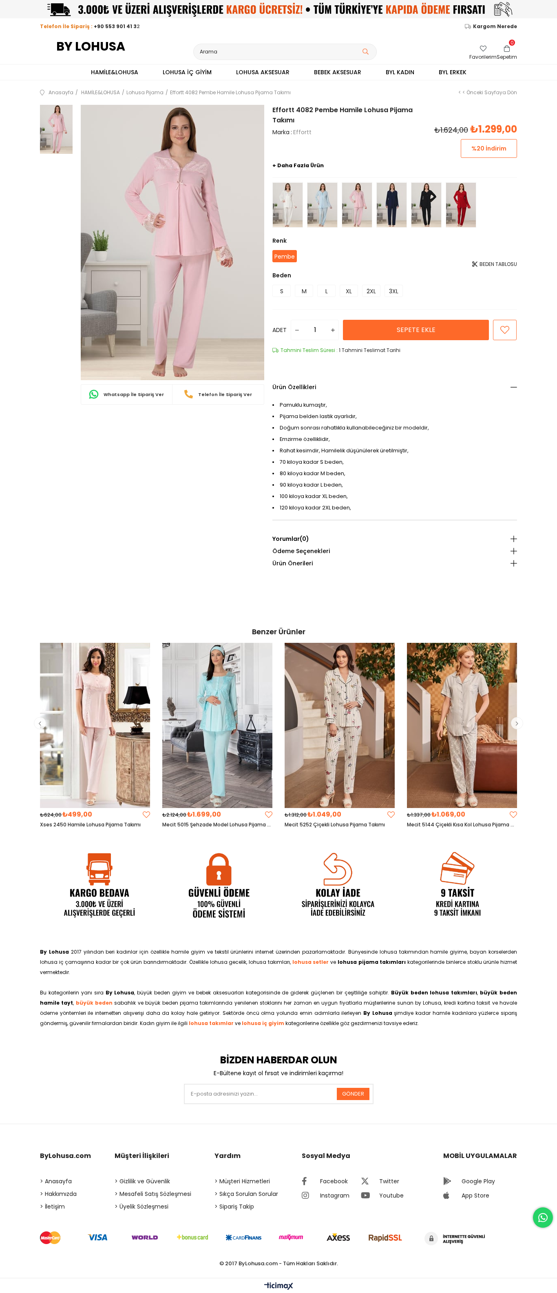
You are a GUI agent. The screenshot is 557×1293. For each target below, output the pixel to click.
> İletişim (52, 1206)
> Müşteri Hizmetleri (242, 1181)
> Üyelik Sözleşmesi (141, 1206)
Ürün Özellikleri (294, 387)
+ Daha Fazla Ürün (298, 165)
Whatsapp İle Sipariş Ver (133, 394)
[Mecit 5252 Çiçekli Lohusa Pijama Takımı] (340, 725)
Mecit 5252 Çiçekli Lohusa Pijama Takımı (335, 824)
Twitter (389, 1181)
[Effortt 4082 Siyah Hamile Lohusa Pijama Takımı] (426, 204)
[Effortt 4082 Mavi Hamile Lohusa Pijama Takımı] (322, 204)
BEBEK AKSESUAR (337, 72)
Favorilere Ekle (146, 814)
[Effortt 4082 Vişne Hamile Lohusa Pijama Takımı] (461, 204)
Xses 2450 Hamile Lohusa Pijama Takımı (90, 824)
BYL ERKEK (452, 72)
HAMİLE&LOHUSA (114, 72)
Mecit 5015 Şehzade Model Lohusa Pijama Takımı (217, 824)
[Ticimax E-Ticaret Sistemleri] (278, 1286)
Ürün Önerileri (292, 563)
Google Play (478, 1181)
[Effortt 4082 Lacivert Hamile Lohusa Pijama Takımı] (392, 204)
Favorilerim (483, 56)
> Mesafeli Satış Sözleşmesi (153, 1194)
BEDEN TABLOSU (497, 264)
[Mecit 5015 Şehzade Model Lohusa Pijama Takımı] (217, 725)
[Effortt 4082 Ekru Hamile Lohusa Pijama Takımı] (288, 204)
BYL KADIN (400, 72)
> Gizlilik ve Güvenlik (142, 1181)
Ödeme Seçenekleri (301, 551)
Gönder (353, 1094)
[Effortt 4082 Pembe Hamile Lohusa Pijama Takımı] (357, 204)
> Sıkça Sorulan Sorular (246, 1194)
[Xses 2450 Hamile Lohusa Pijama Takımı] (95, 725)
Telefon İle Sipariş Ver (224, 394)
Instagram (334, 1195)
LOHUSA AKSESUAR (263, 72)
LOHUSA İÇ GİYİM (187, 72)
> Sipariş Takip (234, 1206)
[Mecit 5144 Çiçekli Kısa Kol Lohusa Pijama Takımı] (462, 725)
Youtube (391, 1195)
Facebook (334, 1181)
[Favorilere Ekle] (504, 330)
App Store (475, 1195)
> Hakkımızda (58, 1194)
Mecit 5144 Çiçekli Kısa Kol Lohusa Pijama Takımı (462, 824)
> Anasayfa (56, 1181)
